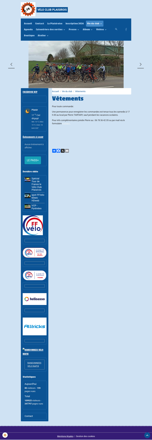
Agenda (28, 29)
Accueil (28, 23)
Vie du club (93, 23)
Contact (39, 23)
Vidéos (100, 29)
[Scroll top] (147, 435)
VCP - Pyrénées (36, 207)
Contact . (66, 123)
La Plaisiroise (54, 23)
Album (86, 29)
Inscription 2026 (75, 23)
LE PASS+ (33, 160)
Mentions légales (65, 436)
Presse (73, 29)
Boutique (29, 35)
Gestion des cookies (85, 436)
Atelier (42, 35)
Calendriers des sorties (49, 29)
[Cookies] (5, 435)
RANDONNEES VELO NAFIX (34, 364)
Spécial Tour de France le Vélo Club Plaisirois (37, 184)
